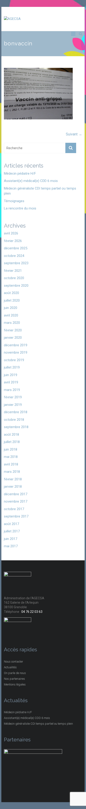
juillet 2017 (12, 531)
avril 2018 (11, 464)
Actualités (10, 667)
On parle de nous (15, 673)
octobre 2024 (14, 256)
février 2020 (13, 330)
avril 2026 (11, 233)
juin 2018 (10, 449)
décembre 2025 (15, 248)
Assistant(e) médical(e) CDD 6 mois (31, 181)
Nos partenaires (14, 678)
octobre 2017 (14, 509)
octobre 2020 (14, 278)
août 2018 (11, 434)
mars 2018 (12, 472)
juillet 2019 (12, 367)
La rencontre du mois (20, 208)
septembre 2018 (16, 427)
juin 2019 (10, 375)
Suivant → (74, 134)
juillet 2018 (12, 442)
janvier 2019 (13, 405)
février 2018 (13, 479)
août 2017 (11, 524)
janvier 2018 (13, 486)
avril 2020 (11, 315)
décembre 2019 (15, 345)
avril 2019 (11, 382)
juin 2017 (10, 539)
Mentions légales (15, 684)
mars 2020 (12, 323)
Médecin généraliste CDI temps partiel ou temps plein (40, 191)
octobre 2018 (14, 420)
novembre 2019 (15, 352)
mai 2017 (11, 546)
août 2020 (11, 293)
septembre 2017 (16, 516)
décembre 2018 (15, 412)
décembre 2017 (15, 494)
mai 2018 (11, 457)
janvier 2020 (13, 338)
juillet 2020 (12, 300)
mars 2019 (12, 390)
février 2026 (13, 241)
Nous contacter (13, 661)
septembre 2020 (16, 285)
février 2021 (13, 271)
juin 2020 (10, 308)
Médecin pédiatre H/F (20, 173)
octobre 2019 (14, 360)
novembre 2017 (15, 501)
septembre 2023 (16, 263)
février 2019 (13, 397)
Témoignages (14, 201)
